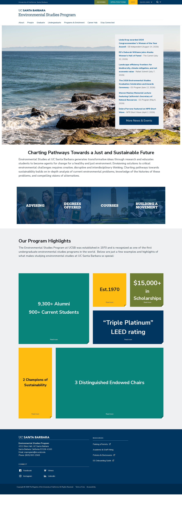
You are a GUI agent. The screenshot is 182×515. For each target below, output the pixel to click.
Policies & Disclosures (102, 455)
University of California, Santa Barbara (33, 2)
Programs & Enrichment (74, 22)
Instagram (27, 476)
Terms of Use (80, 487)
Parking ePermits (100, 444)
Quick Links (145, 2)
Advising (101, 2)
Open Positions (118, 2)
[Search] (158, 2)
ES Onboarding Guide (102, 460)
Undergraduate (54, 22)
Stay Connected (107, 22)
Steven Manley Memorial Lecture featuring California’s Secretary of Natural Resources (135, 96)
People (30, 22)
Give (133, 2)
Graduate (41, 22)
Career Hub (92, 22)
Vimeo (51, 470)
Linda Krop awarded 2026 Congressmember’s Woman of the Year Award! (138, 43)
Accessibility (91, 487)
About (21, 22)
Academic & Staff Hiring (103, 449)
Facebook (27, 470)
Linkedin (51, 476)
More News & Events (139, 120)
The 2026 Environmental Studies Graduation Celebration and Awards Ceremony (136, 84)
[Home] (48, 16)
